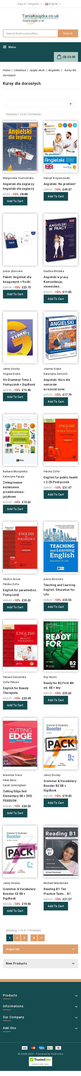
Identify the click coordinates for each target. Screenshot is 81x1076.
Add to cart (15, 201)
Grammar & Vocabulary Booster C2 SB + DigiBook (19, 893)
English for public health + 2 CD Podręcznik (61, 480)
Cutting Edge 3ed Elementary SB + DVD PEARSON (17, 796)
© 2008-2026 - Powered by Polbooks (40, 1053)
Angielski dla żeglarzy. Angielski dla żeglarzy (19, 186)
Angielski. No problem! (60, 184)
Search (68, 33)
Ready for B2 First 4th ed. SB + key (59, 685)
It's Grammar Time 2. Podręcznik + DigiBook (19, 382)
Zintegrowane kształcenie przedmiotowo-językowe (14, 489)
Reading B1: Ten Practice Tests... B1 (57, 891)
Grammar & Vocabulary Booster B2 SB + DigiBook (60, 785)
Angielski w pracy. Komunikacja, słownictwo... (56, 282)
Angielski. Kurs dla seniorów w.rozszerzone (57, 384)
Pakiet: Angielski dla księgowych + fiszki (17, 279)
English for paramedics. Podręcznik (20, 592)
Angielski (13, 949)
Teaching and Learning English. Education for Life (59, 589)
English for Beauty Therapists (16, 690)
